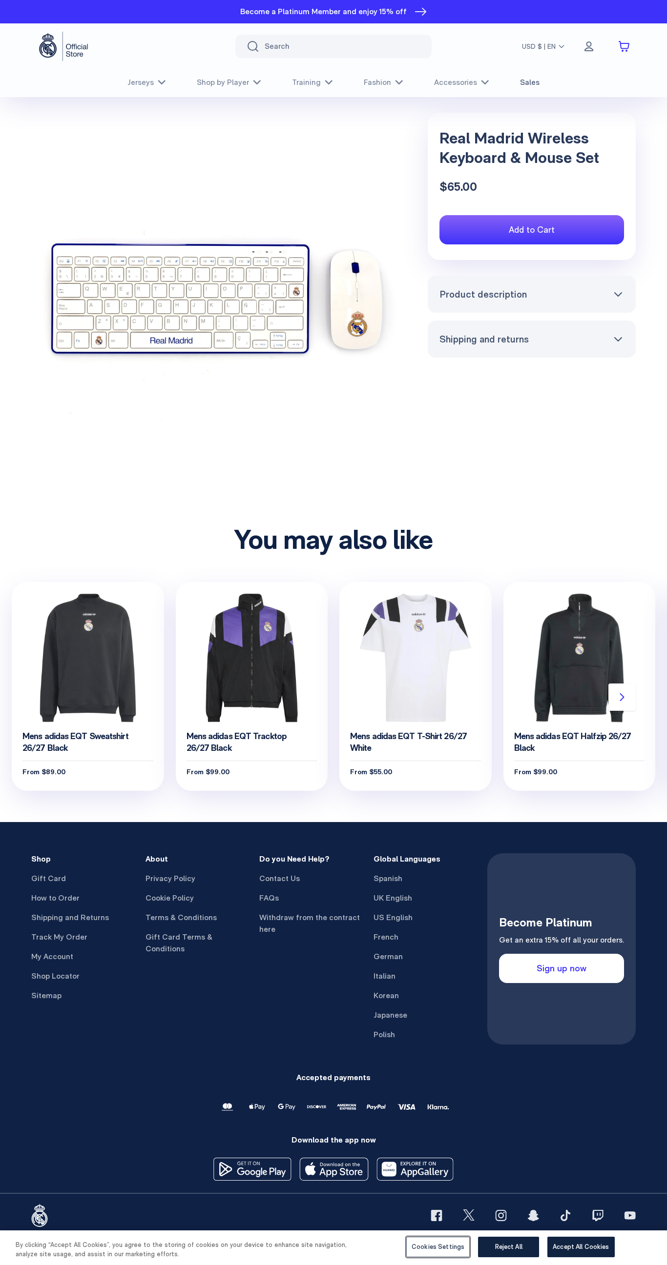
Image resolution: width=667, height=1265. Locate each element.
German (388, 956)
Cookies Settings (438, 1246)
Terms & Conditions (181, 917)
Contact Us (279, 878)
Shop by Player (223, 82)
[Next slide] (622, 697)
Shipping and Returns (70, 917)
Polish (384, 1034)
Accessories (455, 82)
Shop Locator (55, 976)
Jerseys (140, 82)
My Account (52, 956)
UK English (393, 898)
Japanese (390, 1015)
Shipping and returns (484, 339)
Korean (386, 995)
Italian (385, 976)
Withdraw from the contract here (309, 923)
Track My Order (59, 937)
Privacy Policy (170, 878)
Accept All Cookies (581, 1246)
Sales (530, 82)
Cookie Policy (170, 898)
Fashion (377, 82)
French (386, 937)
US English (393, 917)
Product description (483, 294)
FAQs (269, 898)
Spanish (388, 878)
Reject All (508, 1246)
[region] (333, 1247)
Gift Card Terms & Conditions (179, 942)
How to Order (55, 898)
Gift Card (48, 878)
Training (306, 82)
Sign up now (561, 968)
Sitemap (46, 995)
